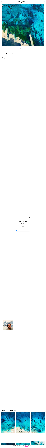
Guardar (20, 49)
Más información (20, 446)
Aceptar (26, 446)
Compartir (25, 49)
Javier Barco (7, 53)
